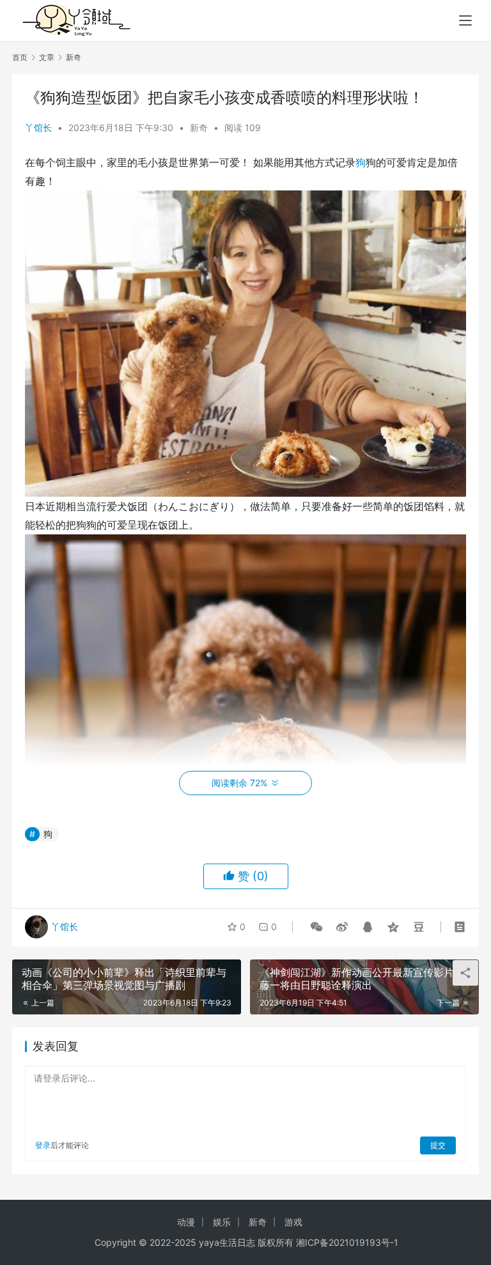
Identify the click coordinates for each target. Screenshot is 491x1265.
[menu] (465, 20)
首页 (19, 57)
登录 (43, 1145)
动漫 (186, 1221)
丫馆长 (38, 127)
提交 (438, 1145)
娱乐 (222, 1221)
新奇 (199, 127)
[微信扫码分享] (316, 926)
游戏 (293, 1221)
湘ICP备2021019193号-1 (347, 1242)
